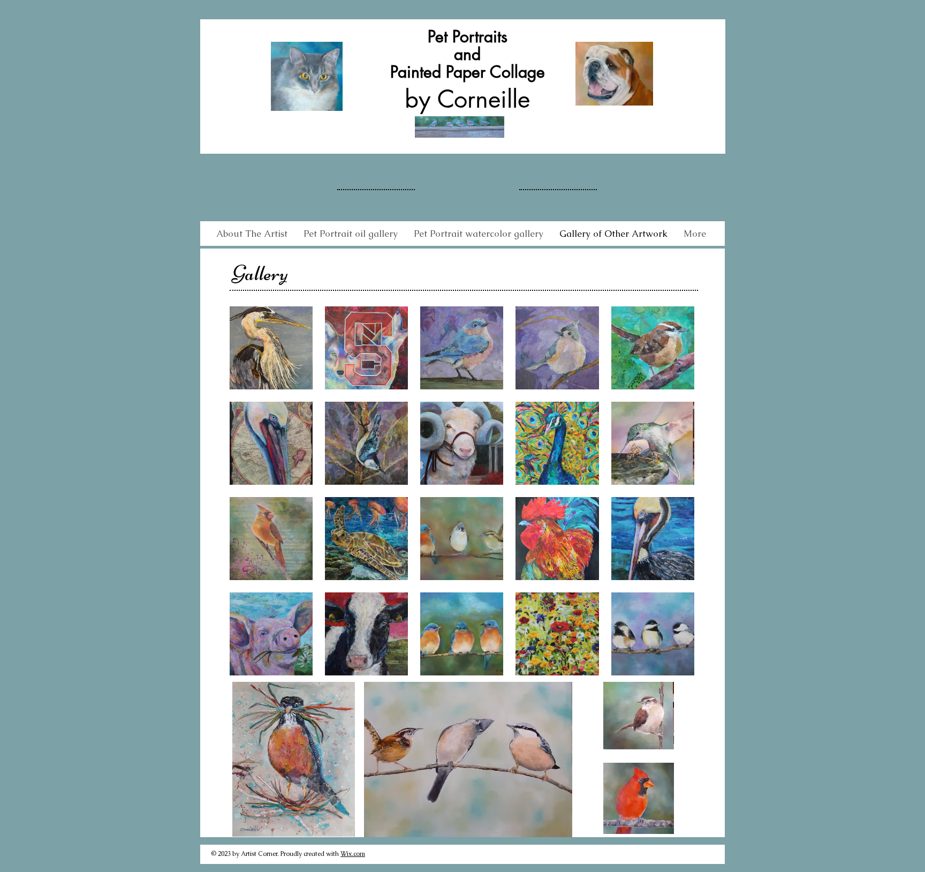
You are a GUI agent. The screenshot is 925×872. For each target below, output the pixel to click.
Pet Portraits (467, 36)
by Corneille (467, 99)
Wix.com (352, 854)
